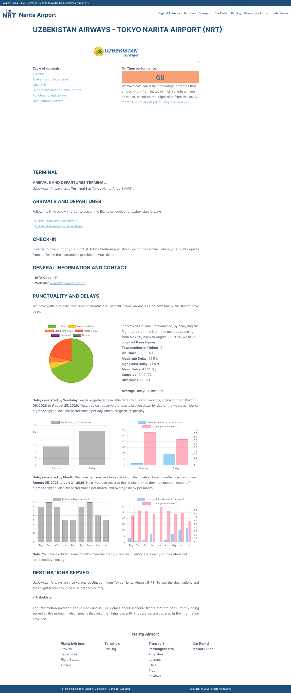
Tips (152, 670)
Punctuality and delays (50, 95)
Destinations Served (48, 101)
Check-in (39, 85)
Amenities (156, 654)
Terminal (39, 74)
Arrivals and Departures (50, 79)
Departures (68, 654)
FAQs (152, 665)
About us (125, 688)
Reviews (155, 676)
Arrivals (66, 649)
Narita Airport (37, 15)
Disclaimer (101, 688)
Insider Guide (279, 13)
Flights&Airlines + (169, 13)
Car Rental (221, 13)
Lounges (155, 659)
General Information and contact (57, 90)
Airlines (65, 665)
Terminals (190, 13)
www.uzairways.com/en (67, 283)
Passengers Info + (256, 13)
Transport (205, 13)
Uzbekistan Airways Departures (59, 226)
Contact (113, 688)
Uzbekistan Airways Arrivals (56, 221)
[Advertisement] (116, 136)
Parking (236, 13)
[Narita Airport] (9, 13)
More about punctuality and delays (161, 102)
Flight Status (69, 659)
